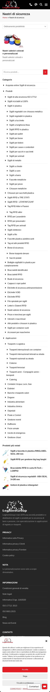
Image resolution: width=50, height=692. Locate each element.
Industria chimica (15, 406)
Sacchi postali (15, 258)
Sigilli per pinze (16, 184)
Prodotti (9, 91)
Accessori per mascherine (19, 332)
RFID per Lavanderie (17, 217)
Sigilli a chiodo (15, 166)
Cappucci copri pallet (17, 283)
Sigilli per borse (16, 138)
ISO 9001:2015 (9, 611)
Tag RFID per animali (17, 225)
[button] (46, 641)
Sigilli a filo (12, 234)
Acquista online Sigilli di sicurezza (20, 85)
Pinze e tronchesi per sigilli (19, 315)
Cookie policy (8, 555)
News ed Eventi (9, 623)
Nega (25, 676)
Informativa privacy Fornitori (14, 550)
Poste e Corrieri (14, 415)
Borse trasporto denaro (19, 253)
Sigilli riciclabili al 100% (18, 101)
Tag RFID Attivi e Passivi (18, 206)
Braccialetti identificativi (18, 270)
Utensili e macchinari (17, 319)
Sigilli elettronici (14, 230)
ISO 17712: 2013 (10, 606)
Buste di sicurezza (15, 279)
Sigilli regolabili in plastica (20, 116)
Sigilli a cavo (14, 171)
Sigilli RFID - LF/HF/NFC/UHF (21, 202)
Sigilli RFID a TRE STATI (18, 197)
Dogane (11, 397)
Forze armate (13, 428)
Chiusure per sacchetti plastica (21, 193)
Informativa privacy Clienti (14, 544)
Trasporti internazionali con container (25, 350)
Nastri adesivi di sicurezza (19, 310)
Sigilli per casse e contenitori (21, 147)
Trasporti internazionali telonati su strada (26, 354)
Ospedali (11, 411)
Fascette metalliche (17, 180)
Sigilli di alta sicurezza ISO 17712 (22, 97)
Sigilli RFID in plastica (19, 129)
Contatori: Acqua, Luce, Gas (20, 384)
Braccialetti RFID (15, 274)
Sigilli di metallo (14, 160)
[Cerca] (45, 72)
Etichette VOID (14, 292)
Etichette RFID (14, 297)
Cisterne (13, 363)
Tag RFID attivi (15, 212)
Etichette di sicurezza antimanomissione (25, 288)
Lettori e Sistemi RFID (17, 306)
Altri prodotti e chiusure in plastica (22, 323)
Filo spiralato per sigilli (17, 301)
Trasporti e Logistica (16, 344)
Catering (13, 380)
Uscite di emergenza (16, 433)
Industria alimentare (16, 402)
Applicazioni (11, 338)
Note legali (7, 594)
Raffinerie (12, 424)
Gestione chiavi (14, 437)
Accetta (25, 669)
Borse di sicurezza (15, 248)
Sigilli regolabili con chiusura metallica (25, 112)
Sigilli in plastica (15, 106)
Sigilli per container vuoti (18, 328)
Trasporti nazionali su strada (21, 359)
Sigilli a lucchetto (16, 121)
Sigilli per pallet (16, 134)
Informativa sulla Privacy (13, 538)
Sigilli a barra (15, 175)
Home (5, 18)
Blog (5, 617)
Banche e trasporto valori (18, 393)
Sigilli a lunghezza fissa (19, 125)
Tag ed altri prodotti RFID (18, 243)
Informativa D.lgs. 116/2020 (14, 600)
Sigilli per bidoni (16, 143)
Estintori (11, 388)
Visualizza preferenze (25, 683)
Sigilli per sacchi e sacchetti (21, 152)
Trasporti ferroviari (17, 367)
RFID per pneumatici (16, 221)
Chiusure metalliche (18, 189)
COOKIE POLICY (15, 689)
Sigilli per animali (16, 156)
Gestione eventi (14, 420)
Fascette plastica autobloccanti (21, 239)
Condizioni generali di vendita (15, 588)
